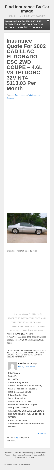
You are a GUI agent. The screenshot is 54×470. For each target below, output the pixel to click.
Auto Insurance (34, 95)
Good (36, 340)
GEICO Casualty (26, 340)
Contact (32, 457)
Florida (16, 340)
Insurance (8, 452)
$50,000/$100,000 (14, 337)
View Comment (40, 434)
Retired (9, 343)
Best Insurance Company (22, 455)
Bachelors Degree (39, 337)
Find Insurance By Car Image (27, 9)
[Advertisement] (27, 128)
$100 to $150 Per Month (24, 334)
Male (41, 340)
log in (18, 438)
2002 (29, 337)
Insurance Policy (40, 455)
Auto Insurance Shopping (24, 452)
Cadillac (10, 340)
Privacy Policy (22, 457)
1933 (24, 337)
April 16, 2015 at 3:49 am (26, 367)
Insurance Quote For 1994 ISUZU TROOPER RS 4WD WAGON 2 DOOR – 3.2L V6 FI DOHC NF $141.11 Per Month (27, 318)
